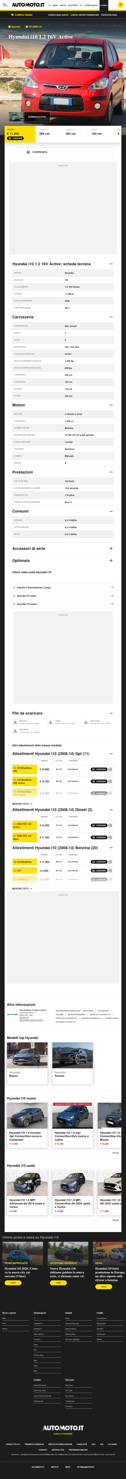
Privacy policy (13, 1444)
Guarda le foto (37, 116)
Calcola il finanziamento (30, 587)
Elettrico (5, 1329)
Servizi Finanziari (77, 1014)
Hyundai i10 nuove (27, 604)
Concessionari (69, 1401)
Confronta (17, 138)
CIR (35, 1350)
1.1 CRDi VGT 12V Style (22, 837)
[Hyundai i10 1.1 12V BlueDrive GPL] (110, 769)
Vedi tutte (115, 1152)
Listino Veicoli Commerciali (42, 1396)
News (98, 1263)
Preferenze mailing (78, 1450)
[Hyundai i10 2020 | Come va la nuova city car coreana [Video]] (22, 1254)
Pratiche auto (101, 1334)
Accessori (103, 1010)
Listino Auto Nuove (40, 1385)
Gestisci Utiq (58, 1450)
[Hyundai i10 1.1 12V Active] (110, 879)
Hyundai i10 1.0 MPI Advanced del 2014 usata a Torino (27, 1203)
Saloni (68, 1312)
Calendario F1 (38, 1324)
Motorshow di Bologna (72, 1339)
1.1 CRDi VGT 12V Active (22, 825)
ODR (93, 1444)
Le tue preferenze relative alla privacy (48, 1477)
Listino (37, 1379)
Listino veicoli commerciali (85, 14)
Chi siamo (112, 1444)
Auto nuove (69, 1385)
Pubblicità (82, 1444)
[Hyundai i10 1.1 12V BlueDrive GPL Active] (110, 781)
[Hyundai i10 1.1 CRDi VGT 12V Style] (110, 837)
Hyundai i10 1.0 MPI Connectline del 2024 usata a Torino (72, 1203)
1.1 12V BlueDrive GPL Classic (22, 793)
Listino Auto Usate (40, 1390)
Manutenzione (101, 1324)
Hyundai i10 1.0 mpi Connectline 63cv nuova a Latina (72, 1136)
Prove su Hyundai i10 (66, 1018)
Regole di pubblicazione (60, 1444)
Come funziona (101, 1318)
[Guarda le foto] (15, 117)
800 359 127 (24, 1017)
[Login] (121, 5)
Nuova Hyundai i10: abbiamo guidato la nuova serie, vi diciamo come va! (67, 1272)
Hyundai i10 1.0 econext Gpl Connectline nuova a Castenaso (25, 1136)
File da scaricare (27, 713)
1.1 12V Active (20, 879)
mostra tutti (20, 803)
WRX (35, 1371)
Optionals (21, 560)
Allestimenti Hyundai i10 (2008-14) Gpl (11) (50, 753)
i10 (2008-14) (35, 26)
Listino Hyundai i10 (91, 1018)
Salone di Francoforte (72, 1324)
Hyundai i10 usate (26, 595)
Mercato (69, 1379)
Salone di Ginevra (71, 1329)
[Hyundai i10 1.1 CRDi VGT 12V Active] (110, 825)
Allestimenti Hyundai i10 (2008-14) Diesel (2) (52, 809)
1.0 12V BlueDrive (22, 861)
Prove (4, 1324)
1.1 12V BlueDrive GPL (22, 769)
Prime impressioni (16, 1263)
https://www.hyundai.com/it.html (31, 1020)
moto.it (55, 1467)
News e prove (9, 1312)
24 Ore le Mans (39, 1355)
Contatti (43, 1450)
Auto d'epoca (69, 1396)
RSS (101, 1444)
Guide (100, 1312)
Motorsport (40, 1312)
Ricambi (60, 1014)
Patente (99, 1339)
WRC (35, 1366)
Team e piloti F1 (39, 1334)
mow (67, 1467)
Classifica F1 (38, 1329)
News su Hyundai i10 (100, 1014)
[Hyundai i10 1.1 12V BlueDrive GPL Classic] (110, 793)
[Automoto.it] (28, 5)
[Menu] (5, 5)
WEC (35, 1361)
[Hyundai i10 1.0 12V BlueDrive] (110, 862)
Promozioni (68, 1406)
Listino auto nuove (58, 14)
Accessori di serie (28, 548)
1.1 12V (17, 870)
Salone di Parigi (70, 1334)
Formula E (37, 1339)
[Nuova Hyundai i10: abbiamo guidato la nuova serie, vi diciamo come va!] (68, 1254)
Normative (100, 1329)
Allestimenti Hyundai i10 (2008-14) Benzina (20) (55, 847)
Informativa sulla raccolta (13, 1477)
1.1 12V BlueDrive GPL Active (22, 781)
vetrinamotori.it (85, 1467)
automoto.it (38, 1467)
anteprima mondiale (63, 1263)
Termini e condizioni (34, 1444)
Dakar (36, 1345)
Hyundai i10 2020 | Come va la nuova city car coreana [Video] (21, 1272)
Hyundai (15, 26)
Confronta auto (109, 14)
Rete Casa (88, 1010)
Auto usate (68, 1390)
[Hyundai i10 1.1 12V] (110, 870)
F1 (34, 1318)
